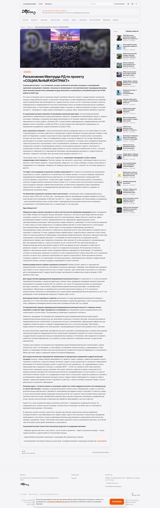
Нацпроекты (83, 20)
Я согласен (116, 502)
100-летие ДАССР (95, 20)
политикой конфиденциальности (58, 502)
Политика (25, 20)
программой (101, 441)
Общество (34, 20)
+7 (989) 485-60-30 (111, 483)
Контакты (48, 4)
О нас (40, 4)
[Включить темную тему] (128, 3)
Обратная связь (33, 494)
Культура (66, 20)
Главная (22, 27)
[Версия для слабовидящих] (132, 3)
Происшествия (55, 20)
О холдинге (23, 494)
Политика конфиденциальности (49, 494)
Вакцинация (106, 20)
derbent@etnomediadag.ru (113, 486)
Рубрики (116, 20)
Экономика (44, 20)
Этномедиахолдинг (29, 4)
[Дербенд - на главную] (28, 12)
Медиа (74, 20)
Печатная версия (119, 4)
